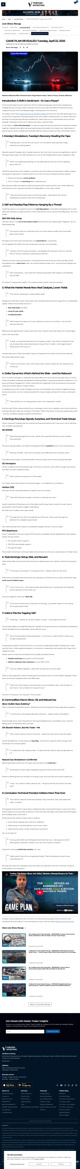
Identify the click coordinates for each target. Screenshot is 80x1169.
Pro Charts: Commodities (12, 30)
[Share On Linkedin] (27, 47)
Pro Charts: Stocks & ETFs (41, 27)
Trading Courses (45, 1101)
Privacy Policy (25, 1096)
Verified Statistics (10, 33)
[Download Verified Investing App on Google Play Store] (24, 1085)
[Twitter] (57, 1085)
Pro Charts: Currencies (29, 30)
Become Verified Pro (8, 1104)
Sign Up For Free (53, 1031)
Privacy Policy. (39, 1159)
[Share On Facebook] (24, 47)
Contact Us (5, 1096)
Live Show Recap (18, 19)
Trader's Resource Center (48, 1107)
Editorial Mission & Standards (30, 1107)
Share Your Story (7, 1099)
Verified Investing (7, 1093)
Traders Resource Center (40, 33)
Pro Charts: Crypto (57, 27)
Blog (9, 19)
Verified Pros (6, 1101)
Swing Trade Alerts (46, 1096)
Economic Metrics (64, 30)
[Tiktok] (72, 1085)
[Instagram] (68, 1085)
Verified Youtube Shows (9, 1107)
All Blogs (5, 27)
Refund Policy (25, 1099)
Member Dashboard (46, 1104)
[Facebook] (65, 1085)
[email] (76, 1085)
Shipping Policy (26, 1101)
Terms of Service (26, 1093)
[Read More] (6, 1061)
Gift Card (42, 1109)
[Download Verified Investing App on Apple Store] (9, 1085)
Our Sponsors (6, 1109)
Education (13, 27)
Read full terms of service (64, 921)
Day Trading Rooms (46, 1099)
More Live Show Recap (13, 928)
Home (3, 19)
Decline (61, 1164)
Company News (7, 1112)
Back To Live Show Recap (40, 1004)
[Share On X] (20, 47)
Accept (38, 1164)
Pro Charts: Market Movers (48, 30)
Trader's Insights (24, 33)
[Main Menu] (3, 4)
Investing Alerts (45, 1093)
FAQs (22, 1104)
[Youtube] (61, 1085)
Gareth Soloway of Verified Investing (33, 114)
